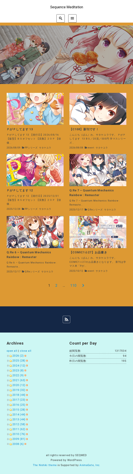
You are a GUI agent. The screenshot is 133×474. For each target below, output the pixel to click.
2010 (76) (18, 434)
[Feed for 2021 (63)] (26, 380)
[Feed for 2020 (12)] (26, 385)
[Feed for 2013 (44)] (26, 419)
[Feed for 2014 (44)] (26, 414)
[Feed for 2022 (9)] (25, 375)
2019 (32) (18, 390)
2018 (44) (18, 394)
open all (12, 350)
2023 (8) (18, 370)
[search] (60, 18)
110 (73, 285)
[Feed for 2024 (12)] (26, 365)
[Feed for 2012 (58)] (26, 424)
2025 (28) (18, 360)
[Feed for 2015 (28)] (26, 409)
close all (25, 350)
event (91, 147)
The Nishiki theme (45, 465)
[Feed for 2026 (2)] (25, 355)
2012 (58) (18, 424)
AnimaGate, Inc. (89, 465)
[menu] (72, 18)
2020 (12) (18, 385)
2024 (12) (18, 365)
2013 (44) (18, 419)
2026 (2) (18, 355)
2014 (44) (18, 414)
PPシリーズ (31, 147)
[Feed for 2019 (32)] (26, 390)
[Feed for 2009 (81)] (26, 439)
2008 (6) (18, 444)
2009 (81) (18, 439)
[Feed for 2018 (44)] (26, 394)
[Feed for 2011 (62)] (26, 429)
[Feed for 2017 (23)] (26, 399)
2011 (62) (18, 429)
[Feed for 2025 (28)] (26, 360)
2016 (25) (18, 404)
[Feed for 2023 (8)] (25, 370)
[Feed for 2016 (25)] (26, 404)
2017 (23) (18, 399)
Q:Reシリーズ (95, 209)
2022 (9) (18, 375)
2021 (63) (18, 380)
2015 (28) (18, 409)
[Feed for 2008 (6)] (25, 444)
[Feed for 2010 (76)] (26, 434)
